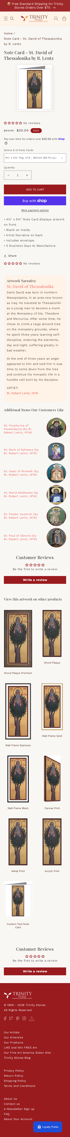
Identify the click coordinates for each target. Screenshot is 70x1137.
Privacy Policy (14, 1070)
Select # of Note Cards (18, 150)
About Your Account (18, 1119)
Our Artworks (13, 1037)
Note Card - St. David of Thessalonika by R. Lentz (33, 41)
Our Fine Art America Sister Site (27, 1052)
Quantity (9, 167)
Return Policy (13, 1075)
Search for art (12, 18)
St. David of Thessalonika (30, 286)
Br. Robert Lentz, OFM (22, 393)
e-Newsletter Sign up (19, 1108)
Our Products (13, 1042)
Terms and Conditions (19, 1085)
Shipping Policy (15, 1080)
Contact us (12, 1103)
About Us (10, 1098)
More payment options (35, 210)
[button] (6, 18)
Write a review (35, 580)
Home (8, 33)
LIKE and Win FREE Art (20, 1047)
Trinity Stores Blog (17, 1057)
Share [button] (12, 255)
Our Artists (12, 1032)
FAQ (7, 1114)
